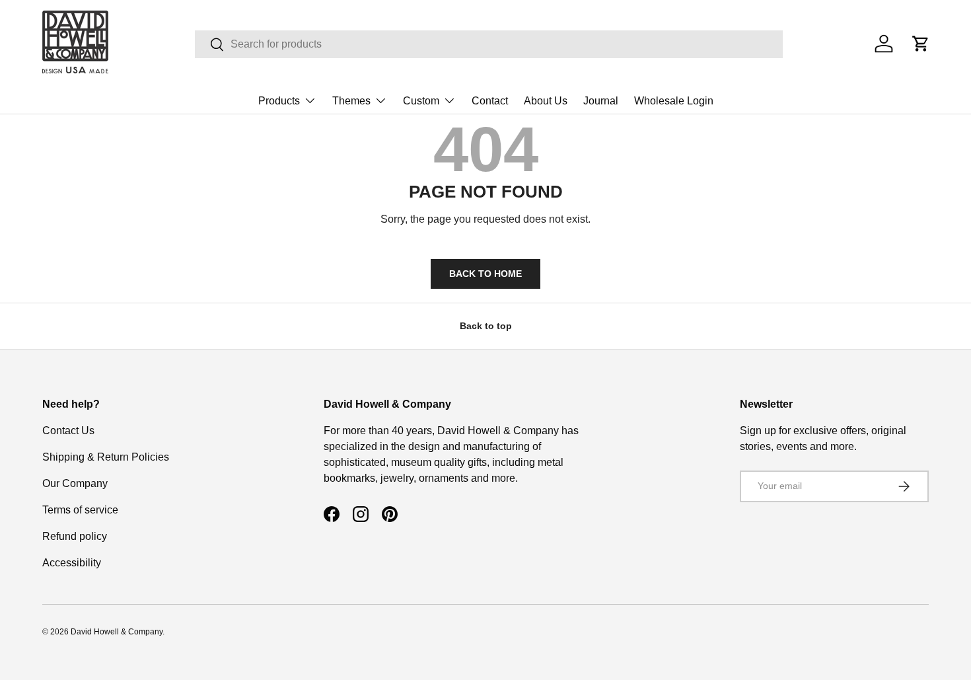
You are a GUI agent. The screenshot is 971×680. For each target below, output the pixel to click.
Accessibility (71, 562)
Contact (490, 100)
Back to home (485, 273)
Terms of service (80, 509)
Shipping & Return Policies (105, 457)
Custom (421, 100)
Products (279, 100)
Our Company (75, 483)
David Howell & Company (116, 631)
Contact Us (68, 430)
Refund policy (74, 536)
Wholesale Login (673, 100)
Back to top (486, 326)
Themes (351, 100)
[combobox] (489, 44)
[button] (920, 43)
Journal (600, 100)
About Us (545, 100)
